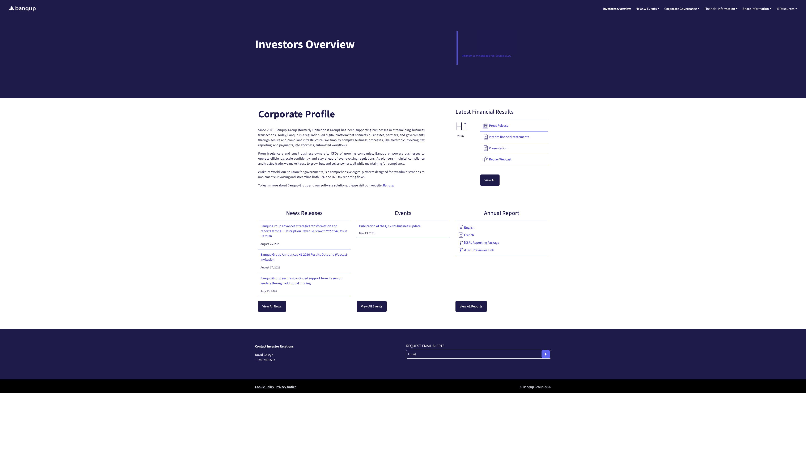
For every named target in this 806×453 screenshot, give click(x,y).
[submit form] (546, 354)
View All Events (371, 306)
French (469, 235)
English (469, 227)
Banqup (388, 185)
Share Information (756, 9)
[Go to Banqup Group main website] (22, 8)
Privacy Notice (286, 387)
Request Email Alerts (425, 346)
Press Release (498, 125)
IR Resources (785, 9)
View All (489, 180)
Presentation (498, 148)
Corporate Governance (680, 9)
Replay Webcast (500, 159)
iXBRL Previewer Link (479, 250)
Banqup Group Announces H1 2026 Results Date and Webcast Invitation (303, 257)
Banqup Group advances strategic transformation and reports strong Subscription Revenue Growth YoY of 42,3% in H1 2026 (303, 231)
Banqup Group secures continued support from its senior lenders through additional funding (301, 281)
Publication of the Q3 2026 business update (390, 226)
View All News (272, 306)
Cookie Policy (264, 387)
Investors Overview (617, 9)
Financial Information (719, 9)
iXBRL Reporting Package (481, 242)
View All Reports (471, 306)
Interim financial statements (509, 137)
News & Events (646, 9)
